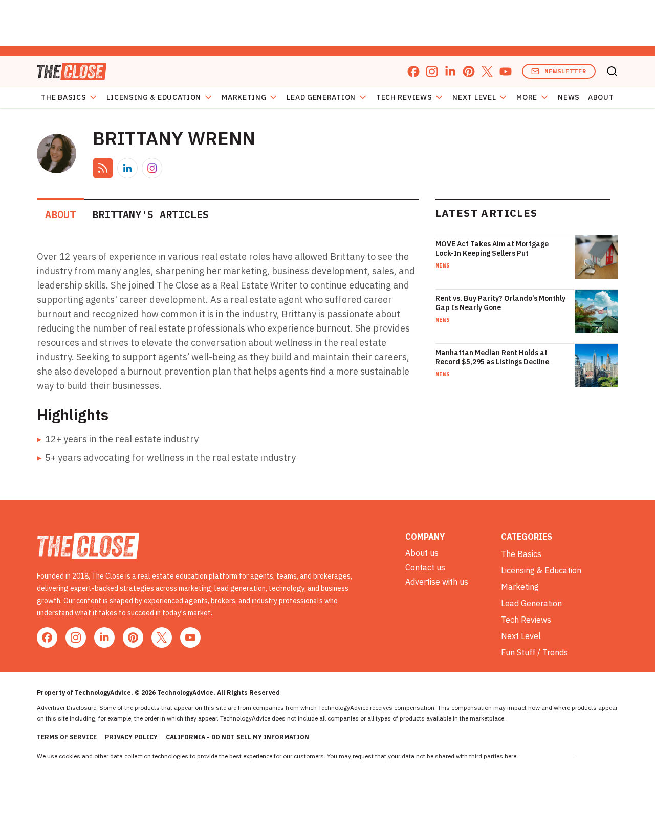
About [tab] (60, 214)
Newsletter (565, 71)
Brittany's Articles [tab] (150, 214)
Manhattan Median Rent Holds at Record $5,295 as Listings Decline (492, 357)
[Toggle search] (612, 71)
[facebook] (413, 71)
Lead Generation (321, 97)
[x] (487, 71)
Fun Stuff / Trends (534, 652)
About (601, 97)
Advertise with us (436, 582)
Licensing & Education (153, 97)
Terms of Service (67, 737)
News (569, 97)
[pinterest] (469, 71)
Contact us (425, 567)
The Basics (63, 97)
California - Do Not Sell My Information (237, 737)
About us (422, 553)
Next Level (474, 97)
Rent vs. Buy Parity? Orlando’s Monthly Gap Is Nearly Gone (500, 303)
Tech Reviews (404, 97)
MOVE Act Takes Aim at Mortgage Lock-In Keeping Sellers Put (492, 248)
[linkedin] (450, 71)
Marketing (244, 97)
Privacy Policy (131, 737)
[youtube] (505, 71)
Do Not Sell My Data (547, 756)
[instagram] (432, 71)
